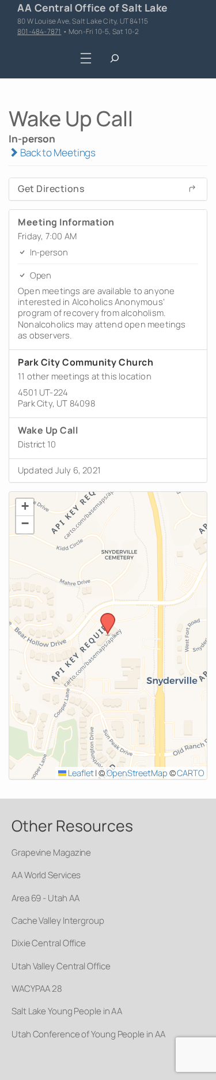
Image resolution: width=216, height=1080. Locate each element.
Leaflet (79, 772)
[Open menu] (85, 58)
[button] (103, 616)
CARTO (190, 772)
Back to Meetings (57, 152)
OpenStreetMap (137, 772)
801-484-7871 (39, 31)
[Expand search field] (114, 58)
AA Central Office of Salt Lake (92, 7)
